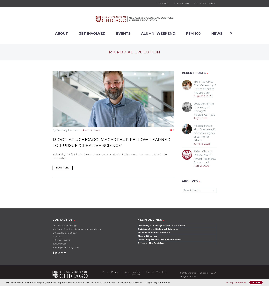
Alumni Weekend (158, 33)
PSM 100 (193, 33)
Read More (62, 167)
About (61, 33)
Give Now (163, 3)
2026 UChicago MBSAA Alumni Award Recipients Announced (205, 157)
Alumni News (91, 130)
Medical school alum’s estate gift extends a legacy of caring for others (205, 133)
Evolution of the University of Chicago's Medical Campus (204, 109)
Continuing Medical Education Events (159, 239)
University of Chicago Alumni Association (162, 225)
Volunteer (182, 3)
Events (123, 33)
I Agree (256, 282)
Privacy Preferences (236, 282)
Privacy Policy (110, 272)
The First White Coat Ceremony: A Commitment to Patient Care (205, 87)
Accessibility (132, 272)
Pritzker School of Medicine (154, 232)
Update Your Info (205, 3)
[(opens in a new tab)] (113, 99)
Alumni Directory (147, 236)
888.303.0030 (60, 244)
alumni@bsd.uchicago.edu (66, 247)
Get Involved (92, 33)
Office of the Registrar (151, 243)
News (216, 33)
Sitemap (134, 274)
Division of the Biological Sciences (158, 229)
